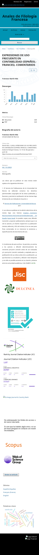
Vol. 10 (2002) (20, 49)
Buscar (19, 42)
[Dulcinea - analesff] (19, 288)
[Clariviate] (14, 352)
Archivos (14, 30)
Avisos (23, 30)
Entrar (36, 2)
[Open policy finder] (19, 274)
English (6, 495)
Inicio (4, 49)
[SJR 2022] (15, 397)
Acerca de (19, 34)
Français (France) (9, 492)
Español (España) (9, 489)
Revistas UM (18, 2)
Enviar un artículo (11, 475)
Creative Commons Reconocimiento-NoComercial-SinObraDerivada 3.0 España (19, 215)
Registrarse (27, 2)
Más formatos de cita (10, 158)
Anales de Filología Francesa (19, 18)
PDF (33, 70)
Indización (32, 30)
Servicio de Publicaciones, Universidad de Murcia (20, 203)
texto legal (11, 218)
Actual (5, 30)
